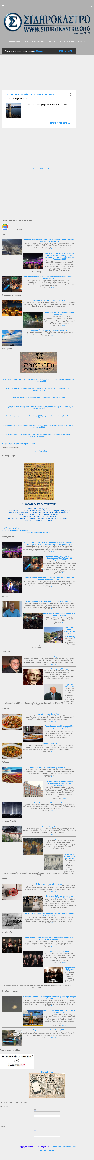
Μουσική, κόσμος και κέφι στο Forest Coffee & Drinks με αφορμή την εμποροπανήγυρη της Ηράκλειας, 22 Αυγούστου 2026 (59, 256)
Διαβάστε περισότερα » (60, 123)
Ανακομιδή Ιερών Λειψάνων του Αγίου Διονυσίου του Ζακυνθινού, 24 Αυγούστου (39, 513)
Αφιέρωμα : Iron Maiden (59, 951)
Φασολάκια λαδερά (49, 744)
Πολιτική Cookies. (47, 1151)
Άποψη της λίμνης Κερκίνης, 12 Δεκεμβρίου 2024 (49, 330)
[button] (69, 95)
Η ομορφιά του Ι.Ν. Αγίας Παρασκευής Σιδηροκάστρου (59, 313)
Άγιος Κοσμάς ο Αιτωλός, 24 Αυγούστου (39, 520)
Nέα (26, 42)
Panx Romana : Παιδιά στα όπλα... (70, 969)
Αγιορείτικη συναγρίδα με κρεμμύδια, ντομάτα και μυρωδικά (59, 727)
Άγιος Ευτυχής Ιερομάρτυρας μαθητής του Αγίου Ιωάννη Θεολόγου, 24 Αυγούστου (39, 518)
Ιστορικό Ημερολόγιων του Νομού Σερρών (18, 444)
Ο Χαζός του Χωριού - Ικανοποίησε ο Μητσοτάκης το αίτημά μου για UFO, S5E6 (49, 997)
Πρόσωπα (82, 42)
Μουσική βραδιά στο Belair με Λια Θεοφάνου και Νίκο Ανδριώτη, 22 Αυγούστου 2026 (49, 277)
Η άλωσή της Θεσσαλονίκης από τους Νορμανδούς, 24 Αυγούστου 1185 (39, 397)
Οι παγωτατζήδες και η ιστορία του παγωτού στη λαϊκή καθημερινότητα (59, 897)
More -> (53, 249)
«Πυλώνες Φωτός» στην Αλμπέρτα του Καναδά (49, 803)
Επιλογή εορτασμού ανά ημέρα (38, 532)
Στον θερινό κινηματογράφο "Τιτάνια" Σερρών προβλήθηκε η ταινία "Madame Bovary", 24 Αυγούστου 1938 (39, 417)
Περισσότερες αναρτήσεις (39, 168)
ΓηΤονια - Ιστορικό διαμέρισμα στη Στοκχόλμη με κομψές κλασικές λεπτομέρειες (59, 783)
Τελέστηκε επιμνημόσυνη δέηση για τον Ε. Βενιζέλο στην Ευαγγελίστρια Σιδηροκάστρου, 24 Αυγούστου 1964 (39, 389)
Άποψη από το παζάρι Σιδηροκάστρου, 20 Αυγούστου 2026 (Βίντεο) (70, 632)
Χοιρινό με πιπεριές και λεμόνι (49, 714)
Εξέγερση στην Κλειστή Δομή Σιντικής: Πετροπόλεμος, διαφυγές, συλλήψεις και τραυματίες (49, 240)
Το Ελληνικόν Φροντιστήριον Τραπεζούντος (70, 856)
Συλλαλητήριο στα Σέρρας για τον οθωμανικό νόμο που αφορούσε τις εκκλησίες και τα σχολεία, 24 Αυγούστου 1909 (38, 426)
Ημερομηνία (33, 451)
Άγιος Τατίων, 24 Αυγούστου (38, 509)
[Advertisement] (84, 82)
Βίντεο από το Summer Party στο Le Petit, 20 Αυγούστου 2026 (59, 614)
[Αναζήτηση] (90, 6)
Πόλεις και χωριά (66, 42)
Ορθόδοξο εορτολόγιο (10, 528)
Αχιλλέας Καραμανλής (70, 685)
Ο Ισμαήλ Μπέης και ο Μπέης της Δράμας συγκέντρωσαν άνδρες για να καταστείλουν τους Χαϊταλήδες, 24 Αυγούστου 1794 (38, 435)
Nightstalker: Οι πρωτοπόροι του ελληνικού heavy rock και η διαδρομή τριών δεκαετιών (49, 938)
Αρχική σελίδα (13, 42)
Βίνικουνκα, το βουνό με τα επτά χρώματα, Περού (49, 768)
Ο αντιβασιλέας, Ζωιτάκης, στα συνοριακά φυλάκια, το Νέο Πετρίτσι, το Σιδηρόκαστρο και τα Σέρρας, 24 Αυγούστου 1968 (39, 380)
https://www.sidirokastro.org (64, 1147)
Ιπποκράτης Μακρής (59, 669)
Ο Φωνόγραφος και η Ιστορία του (49, 884)
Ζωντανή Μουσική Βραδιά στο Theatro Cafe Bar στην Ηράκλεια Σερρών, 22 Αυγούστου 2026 (49, 578)
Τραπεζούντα (59, 839)
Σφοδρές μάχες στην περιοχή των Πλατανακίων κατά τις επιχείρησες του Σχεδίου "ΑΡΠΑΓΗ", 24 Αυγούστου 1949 (38, 407)
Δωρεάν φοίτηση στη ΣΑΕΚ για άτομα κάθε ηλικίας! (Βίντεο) (49, 601)
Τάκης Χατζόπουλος (49, 657)
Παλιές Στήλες (47, 1072)
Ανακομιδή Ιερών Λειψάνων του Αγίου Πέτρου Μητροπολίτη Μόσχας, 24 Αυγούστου (38, 511)
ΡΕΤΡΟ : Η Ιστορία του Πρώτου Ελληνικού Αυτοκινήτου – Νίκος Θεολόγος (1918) (49, 914)
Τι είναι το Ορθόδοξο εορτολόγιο (15, 530)
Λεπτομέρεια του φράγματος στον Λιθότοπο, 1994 (30, 94)
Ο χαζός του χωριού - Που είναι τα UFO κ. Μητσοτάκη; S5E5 (59, 1011)
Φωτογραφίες (38, 42)
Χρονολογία (43, 451)
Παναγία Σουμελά (49, 827)
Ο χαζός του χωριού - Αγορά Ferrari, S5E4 (49, 1030)
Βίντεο (51, 42)
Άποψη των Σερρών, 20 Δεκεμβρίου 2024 (49, 300)
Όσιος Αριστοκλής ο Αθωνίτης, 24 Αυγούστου (39, 516)
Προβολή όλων (65, 51)
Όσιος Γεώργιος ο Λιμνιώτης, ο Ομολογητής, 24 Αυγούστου (39, 514)
